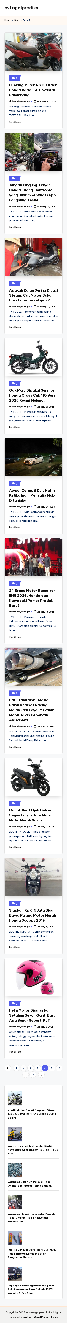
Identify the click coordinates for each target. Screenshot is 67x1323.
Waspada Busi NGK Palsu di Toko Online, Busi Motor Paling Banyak (30, 1183)
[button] (8, 1068)
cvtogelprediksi (21, 7)
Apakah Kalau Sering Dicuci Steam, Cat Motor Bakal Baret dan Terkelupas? (33, 295)
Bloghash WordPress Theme (39, 1317)
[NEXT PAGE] (41, 1074)
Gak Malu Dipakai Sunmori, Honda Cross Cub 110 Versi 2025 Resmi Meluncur (33, 395)
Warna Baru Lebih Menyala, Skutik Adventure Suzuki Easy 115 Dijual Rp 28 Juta (33, 1149)
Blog (14, 77)
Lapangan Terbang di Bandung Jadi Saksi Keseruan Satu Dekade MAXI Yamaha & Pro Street (31, 1289)
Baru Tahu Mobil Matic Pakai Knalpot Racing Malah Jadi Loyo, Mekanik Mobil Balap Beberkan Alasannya (31, 710)
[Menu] (61, 8)
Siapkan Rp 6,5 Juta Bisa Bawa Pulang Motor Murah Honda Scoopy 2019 (32, 915)
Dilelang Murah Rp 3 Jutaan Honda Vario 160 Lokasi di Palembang (33, 90)
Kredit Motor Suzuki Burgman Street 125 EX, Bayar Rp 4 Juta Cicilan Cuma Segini (32, 1113)
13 (33, 1074)
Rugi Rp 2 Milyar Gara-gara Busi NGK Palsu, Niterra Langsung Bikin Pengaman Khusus (32, 1253)
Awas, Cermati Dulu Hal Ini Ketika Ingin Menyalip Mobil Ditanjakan (33, 495)
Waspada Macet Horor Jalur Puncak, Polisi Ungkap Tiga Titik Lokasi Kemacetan (31, 1217)
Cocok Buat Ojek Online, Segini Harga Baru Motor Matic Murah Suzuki (31, 815)
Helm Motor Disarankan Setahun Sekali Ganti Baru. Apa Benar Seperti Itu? (33, 1015)
